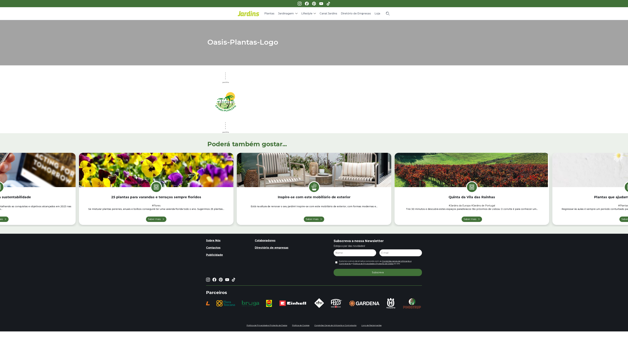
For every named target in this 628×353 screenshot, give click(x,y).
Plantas (269, 13)
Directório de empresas (271, 247)
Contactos (213, 247)
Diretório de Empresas (356, 13)
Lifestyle (306, 13)
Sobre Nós (213, 240)
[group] (211, 303)
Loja (377, 13)
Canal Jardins (328, 13)
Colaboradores (265, 240)
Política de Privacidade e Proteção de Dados (373, 263)
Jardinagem (286, 13)
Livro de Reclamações (371, 325)
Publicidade (214, 254)
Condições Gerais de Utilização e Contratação (335, 325)
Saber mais (154, 219)
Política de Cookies (300, 325)
